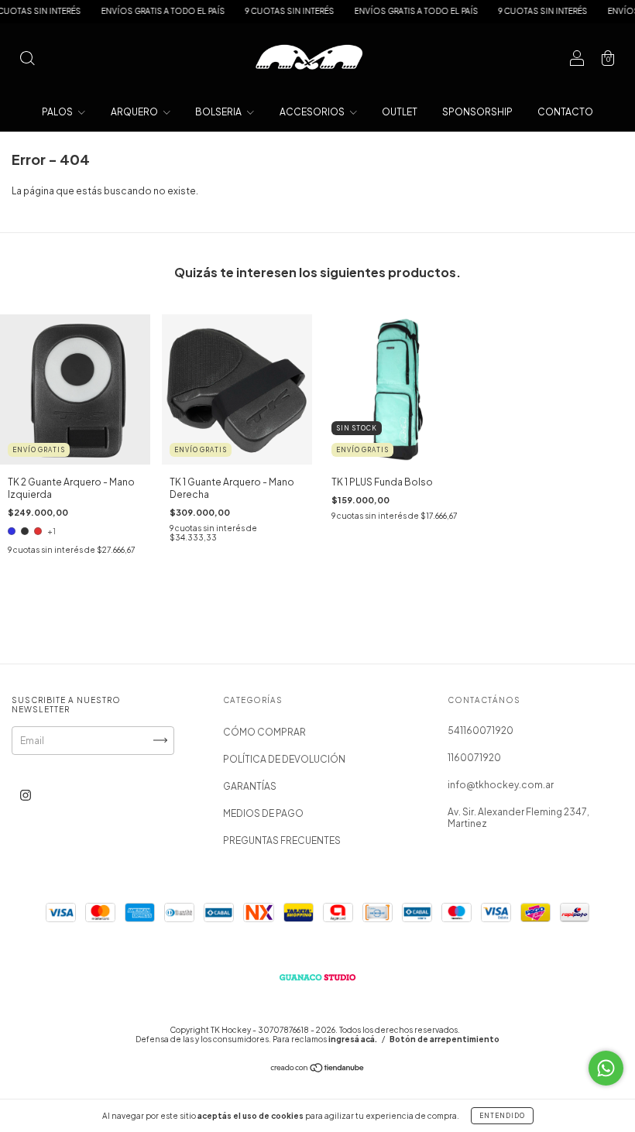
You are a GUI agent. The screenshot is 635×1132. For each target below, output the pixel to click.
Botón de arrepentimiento (444, 1039)
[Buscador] (27, 60)
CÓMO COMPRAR (264, 732)
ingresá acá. (352, 1039)
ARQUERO (135, 112)
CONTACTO (565, 112)
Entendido (502, 1116)
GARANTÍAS (249, 786)
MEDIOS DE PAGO (263, 813)
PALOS (58, 112)
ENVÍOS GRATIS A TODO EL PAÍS (146, 10)
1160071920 (474, 757)
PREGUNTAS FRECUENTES (282, 840)
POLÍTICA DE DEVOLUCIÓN (284, 759)
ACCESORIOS (313, 112)
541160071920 (480, 730)
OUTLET (399, 112)
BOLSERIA (219, 112)
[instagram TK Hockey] (25, 795)
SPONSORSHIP (477, 112)
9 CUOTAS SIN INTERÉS (273, 10)
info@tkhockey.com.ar (501, 785)
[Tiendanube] (317, 1069)
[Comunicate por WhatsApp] (606, 1068)
